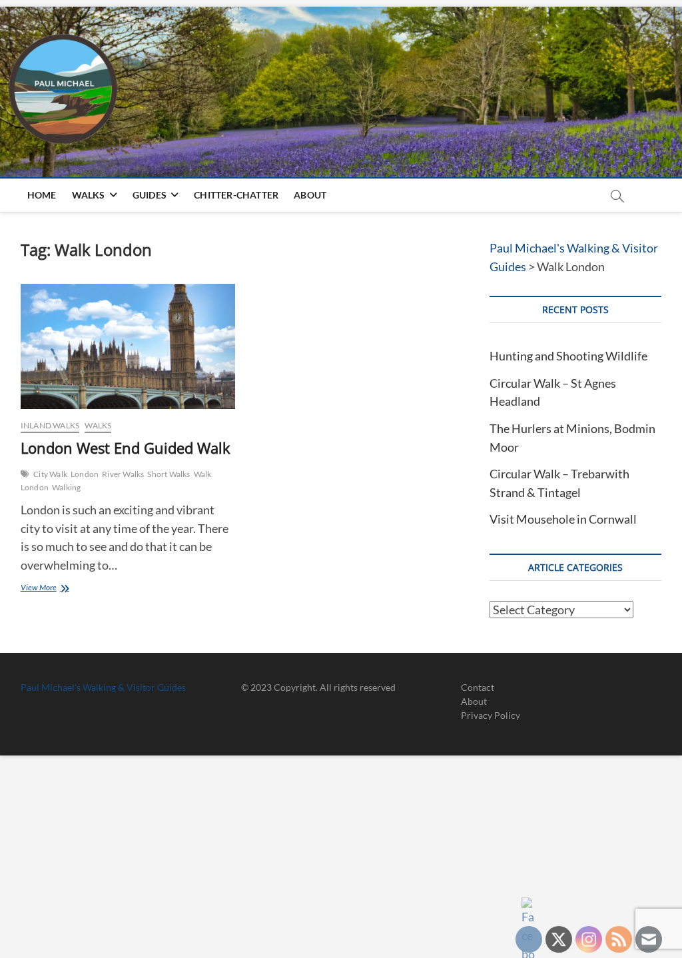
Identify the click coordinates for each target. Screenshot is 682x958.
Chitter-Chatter (236, 195)
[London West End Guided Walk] (128, 346)
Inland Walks (50, 425)
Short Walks (168, 474)
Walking (66, 487)
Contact (477, 687)
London (85, 474)
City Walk (50, 474)
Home (42, 195)
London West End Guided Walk (125, 448)
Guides (150, 195)
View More (50, 589)
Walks (88, 195)
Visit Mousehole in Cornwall (563, 519)
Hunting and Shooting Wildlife (568, 355)
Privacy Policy (490, 715)
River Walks (123, 474)
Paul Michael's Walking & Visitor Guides (103, 687)
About (310, 195)
